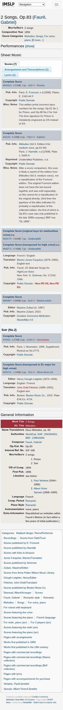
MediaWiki (27, 702)
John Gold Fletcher (27, 387)
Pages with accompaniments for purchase (27, 678)
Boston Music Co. (36, 395)
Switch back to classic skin (44, 702)
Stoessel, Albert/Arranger (17, 592)
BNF (28, 437)
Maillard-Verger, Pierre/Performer (34, 533)
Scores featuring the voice (18, 612)
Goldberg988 (34, 239)
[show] (29, 46)
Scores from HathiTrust (33, 538)
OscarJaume (43, 340)
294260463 (50, 434)
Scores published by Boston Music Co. (25, 587)
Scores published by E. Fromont (21, 542)
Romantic (31, 500)
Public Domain (27, 100)
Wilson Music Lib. (45, 372)
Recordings (10, 538)
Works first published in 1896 (20, 642)
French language (46, 617)
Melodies (29, 36)
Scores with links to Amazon (19, 552)
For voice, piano (37, 602)
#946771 (7, 249)
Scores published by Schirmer (20, 562)
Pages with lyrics (13, 673)
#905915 (7, 85)
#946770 (7, 239)
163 (30, 85)
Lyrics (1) (10, 75)
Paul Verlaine (41, 480)
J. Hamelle (32, 151)
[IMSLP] (9, 4)
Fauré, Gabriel (34, 442)
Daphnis (41, 137)
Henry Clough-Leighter (29, 379)
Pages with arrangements (18, 637)
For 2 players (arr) (41, 622)
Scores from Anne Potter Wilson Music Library (29, 572)
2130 (29, 340)
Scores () (11, 64)
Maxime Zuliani (25, 307)
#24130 (6, 137)
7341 (29, 137)
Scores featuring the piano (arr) (21, 632)
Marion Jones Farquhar (30, 259)
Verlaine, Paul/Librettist (16, 683)
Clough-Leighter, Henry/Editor (20, 577)
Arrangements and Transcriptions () (26, 69)
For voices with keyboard (17, 607)
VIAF (40, 434)
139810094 (38, 437)
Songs (39, 36)
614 (30, 300)
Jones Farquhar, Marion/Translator (23, 557)
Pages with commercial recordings (23, 652)
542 (30, 372)
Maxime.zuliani (44, 300)
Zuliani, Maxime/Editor (16, 567)
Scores (39, 592)
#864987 (7, 300)
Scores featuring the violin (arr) (21, 627)
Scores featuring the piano (18, 617)
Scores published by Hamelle (20, 547)
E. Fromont (32, 92)
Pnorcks (41, 85)
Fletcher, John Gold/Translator (20, 582)
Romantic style (31, 597)
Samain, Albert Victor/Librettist (20, 688)
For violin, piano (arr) (15, 622)
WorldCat (31, 434)
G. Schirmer (35, 275)
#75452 (6, 340)
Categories (8, 533)
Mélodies (24, 144)
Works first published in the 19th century (26, 647)
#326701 (7, 372)
